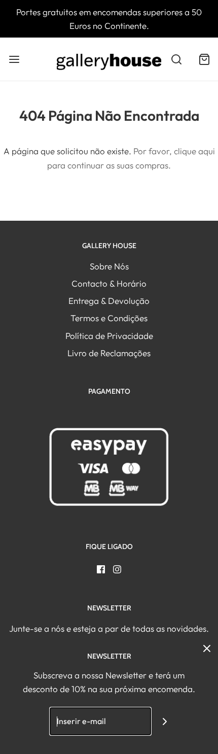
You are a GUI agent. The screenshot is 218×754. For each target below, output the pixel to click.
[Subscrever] (165, 721)
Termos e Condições (109, 318)
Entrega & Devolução (109, 300)
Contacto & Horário (109, 283)
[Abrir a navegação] (14, 59)
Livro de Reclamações (109, 353)
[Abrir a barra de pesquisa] (176, 59)
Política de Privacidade (109, 335)
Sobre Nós (109, 266)
